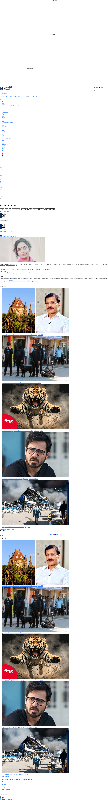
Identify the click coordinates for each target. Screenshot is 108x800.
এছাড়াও (1, 202)
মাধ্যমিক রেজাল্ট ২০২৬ (5, 144)
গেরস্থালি (17, 105)
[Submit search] (101, 93)
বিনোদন (22, 96)
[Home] (6, 88)
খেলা (18, 96)
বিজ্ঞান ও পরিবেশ (4, 126)
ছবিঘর (31, 96)
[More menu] (107, 96)
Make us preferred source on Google (8, 236)
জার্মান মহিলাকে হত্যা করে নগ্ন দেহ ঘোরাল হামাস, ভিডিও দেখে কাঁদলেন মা (22, 273)
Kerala (12, 529)
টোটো (15, 105)
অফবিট (3, 114)
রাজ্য (6, 96)
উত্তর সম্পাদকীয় (8, 138)
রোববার (3, 140)
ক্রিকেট (3, 112)
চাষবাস (3, 127)
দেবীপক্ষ (3, 143)
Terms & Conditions (6, 789)
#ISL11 (3, 101)
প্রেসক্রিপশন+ (15, 96)
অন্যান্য (7, 112)
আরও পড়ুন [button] (1, 535)
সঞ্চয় (36, 96)
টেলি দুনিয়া (11, 122)
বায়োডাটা (3, 125)
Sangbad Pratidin (5, 776)
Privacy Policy (5, 787)
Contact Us (4, 784)
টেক (13, 105)
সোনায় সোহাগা (4, 147)
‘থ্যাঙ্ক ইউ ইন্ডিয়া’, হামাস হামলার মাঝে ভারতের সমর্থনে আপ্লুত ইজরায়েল (22, 281)
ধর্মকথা (3, 116)
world (3, 778)
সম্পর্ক (7, 105)
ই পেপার (3, 130)
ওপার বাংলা (3, 117)
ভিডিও (3, 135)
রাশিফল (34, 96)
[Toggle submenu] (0, 181)
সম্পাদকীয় (3, 136)
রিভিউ (6, 122)
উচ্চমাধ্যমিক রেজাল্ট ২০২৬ (5, 145)
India (7, 529)
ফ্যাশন (9, 105)
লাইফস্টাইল (26, 96)
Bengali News (3, 529)
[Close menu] (0, 159)
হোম (2, 100)
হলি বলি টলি (3, 122)
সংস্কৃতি (8, 122)
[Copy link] (1, 223)
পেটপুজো (11, 105)
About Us (4, 781)
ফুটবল (5, 112)
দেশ (8, 96)
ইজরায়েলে (25, 268)
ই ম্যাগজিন (3, 131)
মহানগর (4, 96)
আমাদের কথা (3, 138)
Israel (9, 529)
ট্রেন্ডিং (3, 132)
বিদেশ (11, 96)
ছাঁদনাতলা (3, 148)
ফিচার (2, 141)
